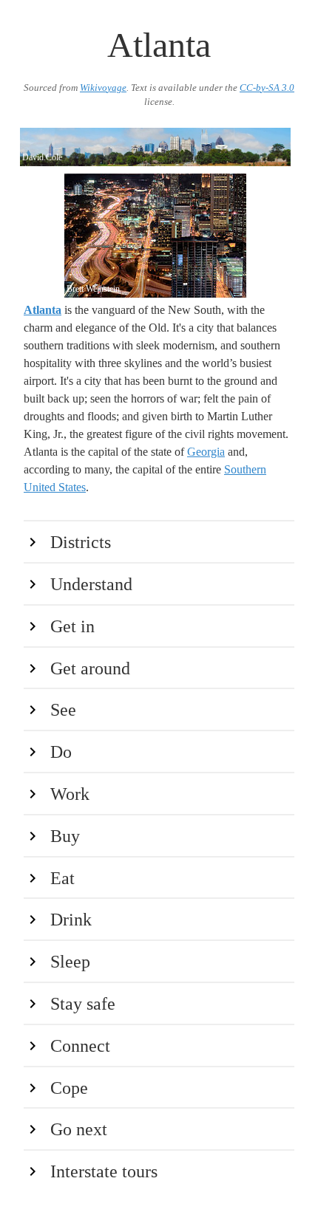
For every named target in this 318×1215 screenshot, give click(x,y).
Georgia (206, 451)
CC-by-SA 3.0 (267, 88)
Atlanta (42, 310)
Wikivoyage (103, 88)
